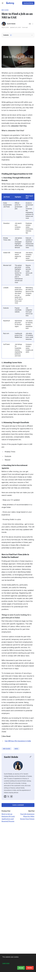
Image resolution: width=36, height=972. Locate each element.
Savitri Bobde (11, 24)
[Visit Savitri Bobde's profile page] (31, 757)
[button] (2, 3)
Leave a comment (18, 805)
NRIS (16, 749)
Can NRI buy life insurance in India (18, 741)
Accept (21, 968)
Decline (29, 968)
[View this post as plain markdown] (30, 24)
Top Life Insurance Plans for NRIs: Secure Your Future (27, 816)
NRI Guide (5, 10)
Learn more (5, 963)
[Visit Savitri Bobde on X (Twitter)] (8, 796)
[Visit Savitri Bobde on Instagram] (11, 796)
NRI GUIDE (6, 749)
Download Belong (28, 3)
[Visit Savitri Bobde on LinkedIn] (5, 796)
